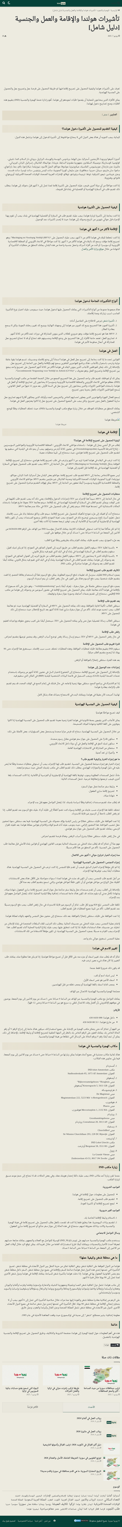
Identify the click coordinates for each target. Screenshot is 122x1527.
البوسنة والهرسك (28, 1496)
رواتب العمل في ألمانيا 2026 (89, 1418)
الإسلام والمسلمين (59, 1496)
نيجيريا (36, 1509)
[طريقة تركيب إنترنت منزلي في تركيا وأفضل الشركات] (61, 1375)
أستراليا (116, 1496)
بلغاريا (83, 1504)
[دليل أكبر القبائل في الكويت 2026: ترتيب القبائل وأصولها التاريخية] (111, 1448)
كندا (85, 1509)
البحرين (39, 1496)
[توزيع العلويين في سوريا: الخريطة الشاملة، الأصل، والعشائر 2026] (111, 1462)
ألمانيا (109, 1496)
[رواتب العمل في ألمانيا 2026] (111, 1422)
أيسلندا (90, 1495)
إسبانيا (83, 1496)
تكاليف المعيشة (60, 1504)
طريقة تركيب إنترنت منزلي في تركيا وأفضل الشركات (63, 1389)
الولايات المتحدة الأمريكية (107, 1504)
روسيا (48, 1504)
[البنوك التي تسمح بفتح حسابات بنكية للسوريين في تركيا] (20, 1375)
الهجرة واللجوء (103, 10)
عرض (105, 114)
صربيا (8, 1504)
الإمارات (47, 1496)
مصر (57, 1509)
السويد (77, 1500)
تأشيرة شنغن (109, 321)
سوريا (22, 1504)
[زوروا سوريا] (61, 3)
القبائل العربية (67, 1500)
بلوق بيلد (6, 1521)
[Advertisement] (61, 62)
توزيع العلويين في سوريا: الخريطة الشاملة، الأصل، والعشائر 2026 (72, 1458)
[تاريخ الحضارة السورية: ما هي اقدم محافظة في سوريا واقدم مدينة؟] (111, 1475)
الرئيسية (114, 10)
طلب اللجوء (113, 1509)
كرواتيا (91, 1509)
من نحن (47, 1521)
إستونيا (77, 1496)
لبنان (80, 1509)
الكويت (57, 1500)
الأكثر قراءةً (32, 1407)
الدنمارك (100, 1500)
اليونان (90, 1504)
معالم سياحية (47, 1509)
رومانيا (41, 1504)
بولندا (78, 1504)
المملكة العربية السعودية (35, 1500)
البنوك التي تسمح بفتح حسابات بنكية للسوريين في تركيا (22, 1389)
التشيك (17, 1495)
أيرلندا (96, 1496)
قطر (97, 1509)
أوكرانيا (103, 1495)
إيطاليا (70, 1496)
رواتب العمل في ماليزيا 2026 (88, 1432)
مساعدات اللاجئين (68, 1509)
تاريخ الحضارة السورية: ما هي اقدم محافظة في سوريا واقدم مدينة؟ (70, 1471)
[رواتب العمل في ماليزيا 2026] (111, 1435)
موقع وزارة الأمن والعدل (93, 249)
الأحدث (91, 1407)
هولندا (106, 1345)
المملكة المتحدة (17, 1500)
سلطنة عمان (32, 1504)
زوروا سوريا (113, 1521)
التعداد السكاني (112, 1500)
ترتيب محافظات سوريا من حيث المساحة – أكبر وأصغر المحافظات (102, 1389)
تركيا (72, 1504)
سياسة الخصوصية (25, 1521)
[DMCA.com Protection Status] (81, 1521)
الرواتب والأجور (88, 1500)
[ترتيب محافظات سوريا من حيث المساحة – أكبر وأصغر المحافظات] (102, 1375)
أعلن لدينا (38, 1521)
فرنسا (102, 1509)
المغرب (50, 1500)
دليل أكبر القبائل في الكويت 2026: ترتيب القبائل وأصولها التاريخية (72, 1445)
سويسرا (14, 1504)
